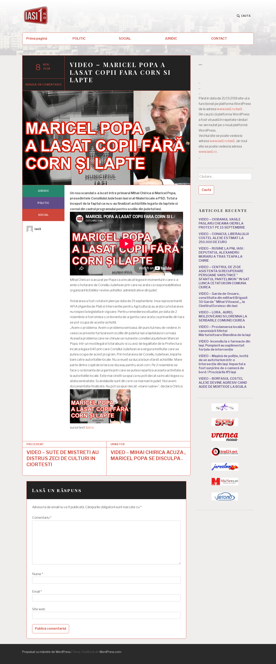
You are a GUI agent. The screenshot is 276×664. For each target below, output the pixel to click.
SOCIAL (125, 38)
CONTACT (219, 38)
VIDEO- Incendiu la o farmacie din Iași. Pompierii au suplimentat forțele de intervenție (224, 345)
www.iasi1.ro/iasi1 (229, 109)
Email (37, 591)
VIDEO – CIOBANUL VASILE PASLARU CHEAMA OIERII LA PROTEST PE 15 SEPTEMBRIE (222, 223)
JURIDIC (171, 38)
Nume (37, 574)
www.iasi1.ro (208, 152)
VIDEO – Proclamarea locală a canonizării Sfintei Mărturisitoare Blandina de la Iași (225, 331)
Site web (38, 609)
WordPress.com (110, 651)
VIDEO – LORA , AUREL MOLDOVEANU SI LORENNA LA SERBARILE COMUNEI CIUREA (223, 316)
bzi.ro (90, 427)
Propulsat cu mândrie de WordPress (46, 651)
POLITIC (79, 38)
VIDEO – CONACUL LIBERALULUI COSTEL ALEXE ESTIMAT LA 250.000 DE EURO (224, 238)
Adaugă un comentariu (43, 84)
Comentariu (41, 518)
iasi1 (38, 229)
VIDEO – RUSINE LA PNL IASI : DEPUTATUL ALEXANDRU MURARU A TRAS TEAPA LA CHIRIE (221, 254)
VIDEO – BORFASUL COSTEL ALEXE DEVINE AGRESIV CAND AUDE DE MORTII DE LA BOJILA (223, 383)
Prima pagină (36, 38)
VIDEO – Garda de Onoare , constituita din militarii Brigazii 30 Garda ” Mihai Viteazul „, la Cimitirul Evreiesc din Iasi (223, 300)
